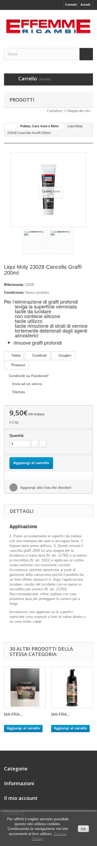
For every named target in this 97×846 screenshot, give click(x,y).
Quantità (16, 436)
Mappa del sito (78, 111)
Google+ (64, 355)
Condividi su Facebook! (28, 376)
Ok (83, 829)
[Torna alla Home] (10, 126)
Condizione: (14, 292)
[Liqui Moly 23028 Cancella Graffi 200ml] (35, 242)
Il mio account (20, 798)
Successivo (78, 242)
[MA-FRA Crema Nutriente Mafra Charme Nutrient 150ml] (25, 687)
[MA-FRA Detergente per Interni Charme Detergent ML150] (72, 687)
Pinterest (17, 365)
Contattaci (55, 111)
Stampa (18, 392)
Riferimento (13, 285)
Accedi (85, 4)
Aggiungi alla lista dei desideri (45, 488)
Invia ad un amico (27, 384)
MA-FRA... (13, 714)
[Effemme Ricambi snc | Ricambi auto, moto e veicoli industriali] (48, 24)
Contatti (71, 4)
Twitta (15, 355)
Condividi (39, 355)
